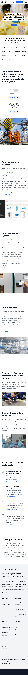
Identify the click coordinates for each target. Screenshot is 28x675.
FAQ (16, 627)
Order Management (19, 602)
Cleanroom (4, 638)
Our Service (5, 331)
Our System (5, 267)
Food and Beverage (6, 625)
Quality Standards (10, 496)
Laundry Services (19, 609)
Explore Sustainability (11, 509)
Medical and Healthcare (7, 627)
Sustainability (5, 648)
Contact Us (20, 2)
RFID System (18, 604)
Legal (16, 632)
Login (13, 2)
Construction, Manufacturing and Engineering (6, 634)
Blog (16, 625)
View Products (9, 524)
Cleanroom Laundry (19, 611)
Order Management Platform (13, 481)
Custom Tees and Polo (7, 629)
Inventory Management (20, 607)
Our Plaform (5, 194)
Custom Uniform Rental (20, 614)
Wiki (16, 634)
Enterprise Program (19, 616)
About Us (4, 646)
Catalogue (4, 602)
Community (4, 651)
